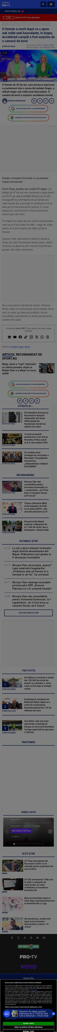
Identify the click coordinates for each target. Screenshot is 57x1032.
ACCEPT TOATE (28, 1023)
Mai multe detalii (33, 989)
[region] (28, 1005)
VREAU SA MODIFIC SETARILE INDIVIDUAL (28, 1027)
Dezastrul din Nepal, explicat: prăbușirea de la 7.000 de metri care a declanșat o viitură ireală (33, 1013)
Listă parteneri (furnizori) (11, 1019)
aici (28, 998)
